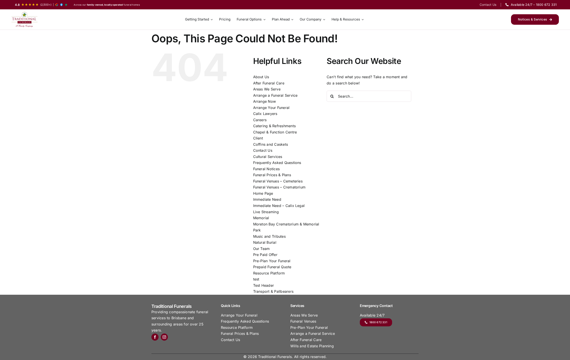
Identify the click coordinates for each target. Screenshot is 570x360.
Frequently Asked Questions (277, 162)
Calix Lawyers (265, 113)
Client (258, 138)
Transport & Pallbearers (273, 291)
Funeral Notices (266, 169)
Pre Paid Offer (265, 254)
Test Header (263, 285)
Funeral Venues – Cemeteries (278, 181)
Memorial (261, 218)
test (256, 279)
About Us (261, 77)
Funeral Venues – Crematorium (279, 187)
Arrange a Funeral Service (275, 95)
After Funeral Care (268, 83)
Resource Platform (269, 273)
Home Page (263, 193)
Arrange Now (264, 101)
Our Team (261, 248)
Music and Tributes (269, 236)
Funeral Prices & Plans (272, 175)
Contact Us (262, 150)
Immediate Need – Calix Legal (279, 205)
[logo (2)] (24, 19)
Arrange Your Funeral (271, 107)
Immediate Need (267, 199)
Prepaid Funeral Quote (272, 267)
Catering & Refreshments (274, 126)
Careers (260, 120)
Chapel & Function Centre (275, 132)
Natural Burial (264, 242)
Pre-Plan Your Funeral (272, 261)
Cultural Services (267, 156)
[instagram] (164, 337)
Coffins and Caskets (270, 144)
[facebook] (155, 337)
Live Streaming (266, 212)
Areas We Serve (267, 89)
